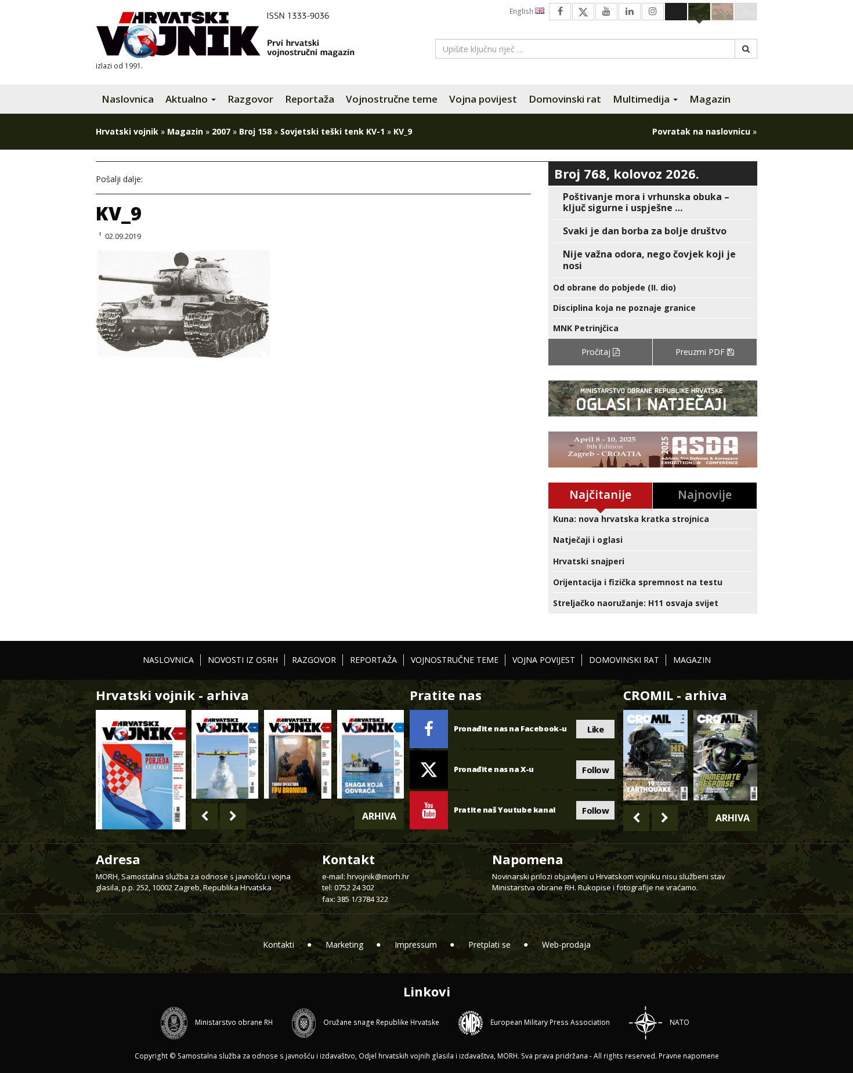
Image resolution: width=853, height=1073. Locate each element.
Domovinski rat (565, 99)
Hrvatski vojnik (127, 131)
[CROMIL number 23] (655, 755)
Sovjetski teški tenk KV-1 (332, 131)
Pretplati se (489, 944)
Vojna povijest (483, 99)
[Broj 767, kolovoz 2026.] (141, 768)
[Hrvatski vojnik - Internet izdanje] (233, 36)
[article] (653, 202)
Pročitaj (597, 351)
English (522, 11)
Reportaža (309, 99)
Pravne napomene (689, 1056)
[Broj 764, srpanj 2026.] (370, 754)
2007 (221, 131)
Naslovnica (128, 99)
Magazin (710, 99)
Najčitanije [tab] (600, 494)
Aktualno (187, 99)
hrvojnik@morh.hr (378, 876)
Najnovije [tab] (705, 494)
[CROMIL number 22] (725, 755)
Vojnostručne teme (392, 99)
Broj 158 (255, 131)
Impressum (416, 944)
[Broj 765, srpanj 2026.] (297, 754)
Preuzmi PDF (701, 351)
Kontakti (278, 944)
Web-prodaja (566, 944)
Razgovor (250, 99)
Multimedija (642, 99)
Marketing (344, 944)
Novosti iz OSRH (243, 659)
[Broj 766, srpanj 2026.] (224, 754)
